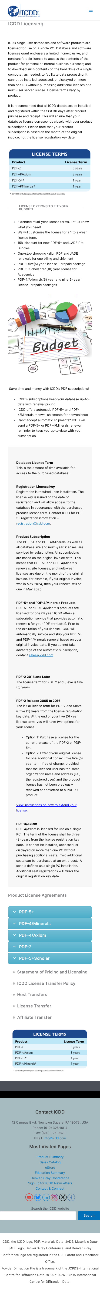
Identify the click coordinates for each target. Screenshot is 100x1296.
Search (89, 1215)
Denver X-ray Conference (50, 1178)
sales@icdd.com (41, 655)
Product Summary (50, 1157)
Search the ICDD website (50, 1208)
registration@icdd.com (33, 523)
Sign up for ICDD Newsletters (50, 1183)
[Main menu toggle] (91, 10)
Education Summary (50, 1173)
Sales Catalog (50, 1162)
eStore (50, 1167)
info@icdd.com (55, 1138)
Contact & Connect (50, 1188)
